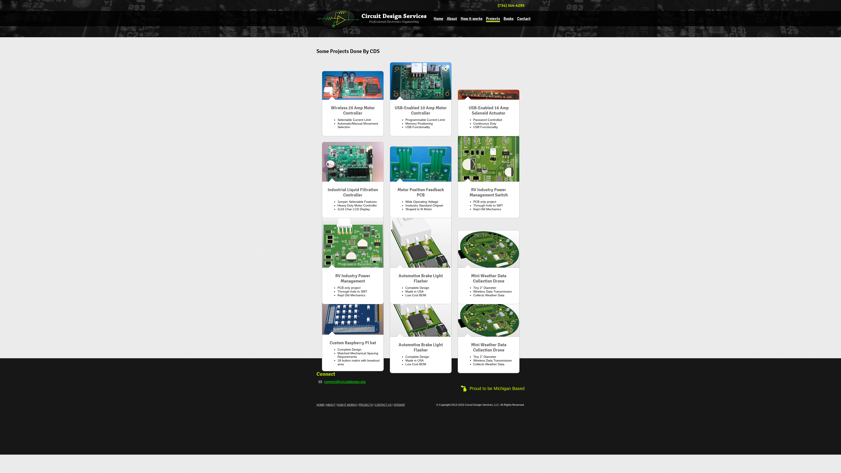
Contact (524, 18)
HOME (320, 404)
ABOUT (330, 404)
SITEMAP (399, 404)
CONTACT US (383, 404)
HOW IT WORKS (347, 404)
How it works (471, 18)
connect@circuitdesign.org (345, 382)
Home (438, 18)
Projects (493, 18)
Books (509, 18)
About (452, 18)
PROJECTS (366, 404)
